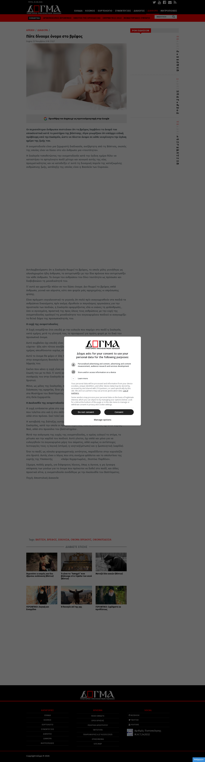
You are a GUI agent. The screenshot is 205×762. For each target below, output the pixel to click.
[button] (102, 378)
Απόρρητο (198, 759)
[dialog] (102, 381)
